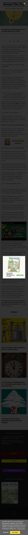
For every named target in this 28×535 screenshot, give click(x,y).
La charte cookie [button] (21, 528)
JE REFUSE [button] (6, 532)
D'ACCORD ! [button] (15, 532)
